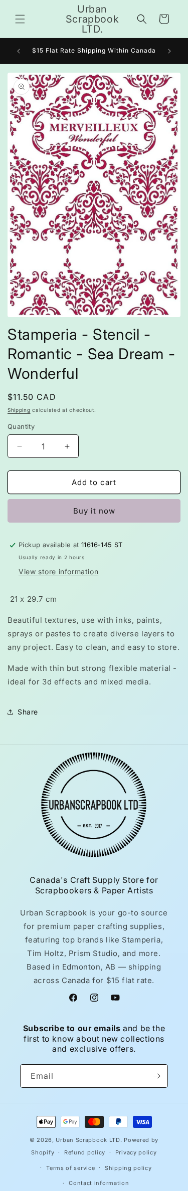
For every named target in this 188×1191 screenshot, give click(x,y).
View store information (58, 571)
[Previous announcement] (19, 51)
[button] (20, 19)
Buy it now (94, 511)
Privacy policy (136, 1152)
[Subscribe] (156, 1076)
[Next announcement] (169, 51)
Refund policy (84, 1152)
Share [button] (28, 711)
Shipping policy (128, 1167)
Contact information (99, 1182)
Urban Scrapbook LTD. (89, 1139)
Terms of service (70, 1167)
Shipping (19, 410)
